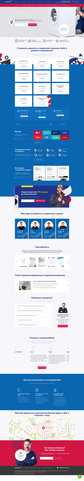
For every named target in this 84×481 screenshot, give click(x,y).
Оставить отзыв (42, 367)
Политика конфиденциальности (47, 467)
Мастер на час (33, 5)
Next (67, 262)
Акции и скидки (40, 1)
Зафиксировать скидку (40, 200)
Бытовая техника (18, 5)
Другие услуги (66, 5)
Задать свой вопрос (63, 325)
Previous (16, 262)
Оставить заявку (75, 1)
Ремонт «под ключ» (40, 5)
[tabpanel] (24, 354)
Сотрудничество (24, 1)
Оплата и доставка (34, 1)
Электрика (23, 5)
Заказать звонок (32, 24)
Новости (29, 1)
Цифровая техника (56, 5)
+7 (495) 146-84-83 (65, 1)
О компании (16, 1)
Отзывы (45, 1)
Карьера (20, 1)
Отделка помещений (48, 5)
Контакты (48, 1)
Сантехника (28, 5)
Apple (61, 5)
